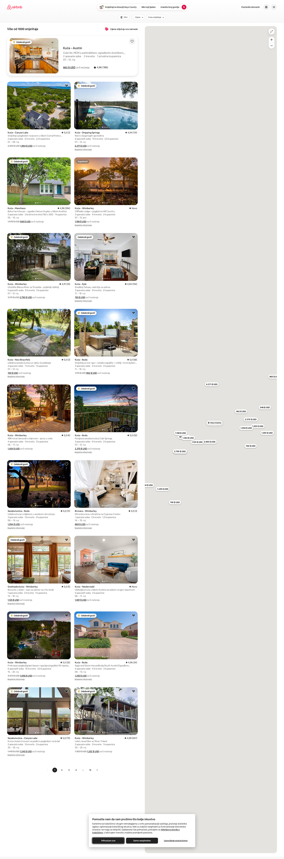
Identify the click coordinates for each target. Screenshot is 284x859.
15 (90, 770)
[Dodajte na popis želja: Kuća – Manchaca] (66, 161)
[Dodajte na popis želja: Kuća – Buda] (133, 312)
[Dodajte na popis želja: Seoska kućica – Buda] (66, 464)
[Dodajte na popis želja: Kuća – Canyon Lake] (66, 85)
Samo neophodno (142, 840)
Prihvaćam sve (108, 840)
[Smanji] (272, 46)
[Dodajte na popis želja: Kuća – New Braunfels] (66, 312)
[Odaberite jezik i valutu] (266, 7)
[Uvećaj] (272, 40)
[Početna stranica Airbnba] (14, 7)
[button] (69, 67)
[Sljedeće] (97, 770)
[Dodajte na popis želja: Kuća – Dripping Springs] (133, 85)
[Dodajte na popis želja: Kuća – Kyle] (133, 237)
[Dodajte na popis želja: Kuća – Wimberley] (133, 161)
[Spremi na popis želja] (132, 41)
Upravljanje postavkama (176, 840)
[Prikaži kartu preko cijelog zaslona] (272, 31)
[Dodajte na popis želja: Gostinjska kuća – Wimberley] (66, 539)
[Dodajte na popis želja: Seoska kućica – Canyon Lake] (66, 691)
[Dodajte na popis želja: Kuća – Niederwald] (133, 539)
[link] (48, 770)
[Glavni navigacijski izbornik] (274, 7)
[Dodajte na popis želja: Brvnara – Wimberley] (133, 464)
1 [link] (54, 770)
